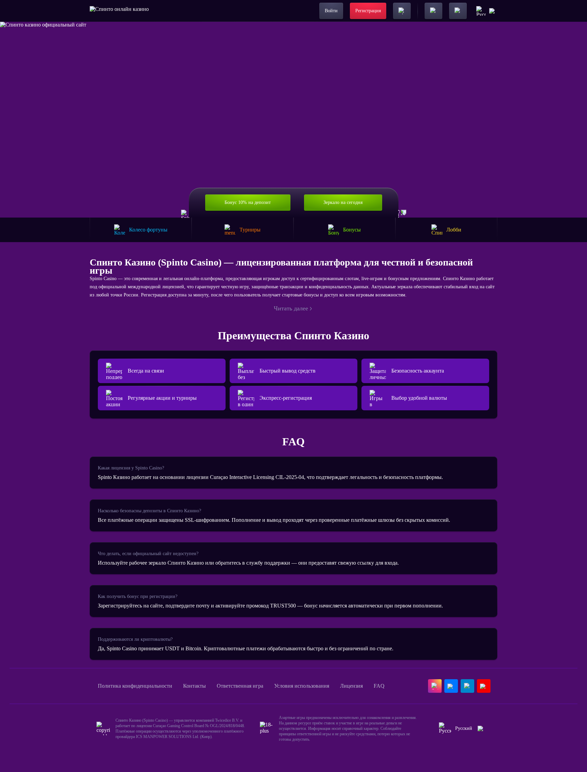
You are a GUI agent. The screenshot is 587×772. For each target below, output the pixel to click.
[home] (119, 11)
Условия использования (301, 686)
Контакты (194, 686)
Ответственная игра (240, 686)
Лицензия (351, 686)
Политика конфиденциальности (135, 686)
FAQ (379, 686)
